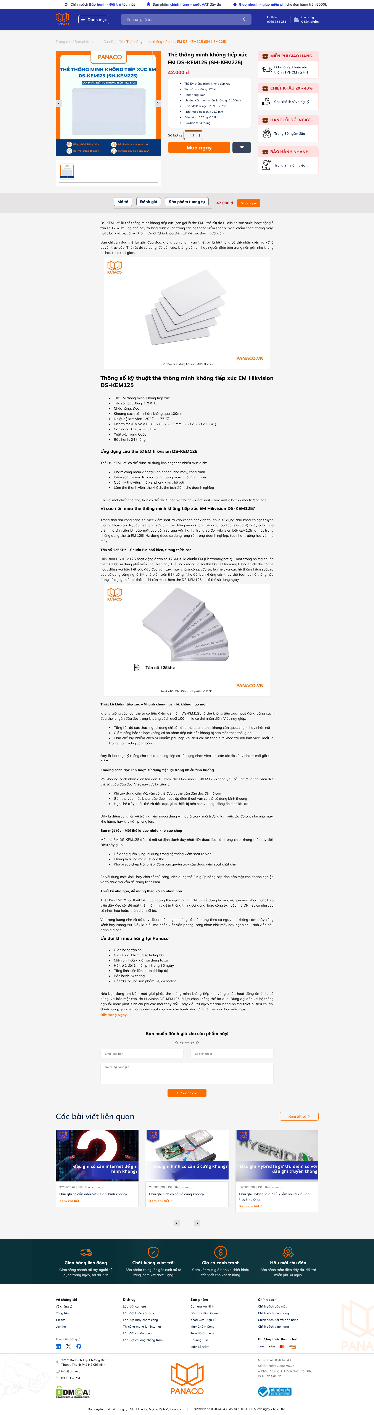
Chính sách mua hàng (273, 1313)
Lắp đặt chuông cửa (137, 1333)
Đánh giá (148, 201)
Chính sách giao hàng (273, 1326)
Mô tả (123, 201)
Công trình (63, 1313)
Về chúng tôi (64, 1306)
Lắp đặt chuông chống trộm (143, 1340)
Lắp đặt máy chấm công (140, 1320)
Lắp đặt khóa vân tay (138, 1313)
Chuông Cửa (199, 1340)
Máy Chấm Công (202, 1326)
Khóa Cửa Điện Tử (108, 41)
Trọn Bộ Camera (202, 1333)
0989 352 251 (70, 1378)
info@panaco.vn (72, 1371)
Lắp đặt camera (134, 1306)
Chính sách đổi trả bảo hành (278, 1320)
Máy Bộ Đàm (199, 1347)
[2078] (241, 147)
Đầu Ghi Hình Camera (206, 1313)
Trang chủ (64, 41)
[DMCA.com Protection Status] (73, 1397)
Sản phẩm (83, 41)
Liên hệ (61, 1326)
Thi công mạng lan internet (142, 1326)
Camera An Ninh (202, 1306)
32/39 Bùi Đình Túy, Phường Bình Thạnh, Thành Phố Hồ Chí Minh (84, 1362)
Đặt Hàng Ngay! (113, 1015)
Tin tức (60, 1320)
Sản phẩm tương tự (187, 201)
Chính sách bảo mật (272, 1306)
